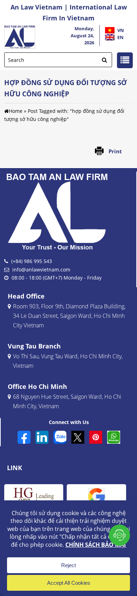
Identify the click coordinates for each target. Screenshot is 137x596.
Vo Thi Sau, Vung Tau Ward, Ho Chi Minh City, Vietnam (68, 361)
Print (115, 151)
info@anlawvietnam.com (41, 269)
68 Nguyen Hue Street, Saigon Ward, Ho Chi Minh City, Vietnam (67, 401)
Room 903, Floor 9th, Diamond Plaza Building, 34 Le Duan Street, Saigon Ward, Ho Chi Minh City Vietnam (69, 315)
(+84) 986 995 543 (31, 261)
